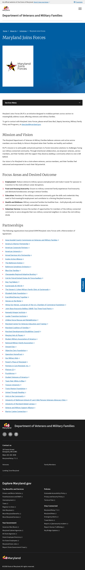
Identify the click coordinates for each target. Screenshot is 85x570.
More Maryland (10, 514)
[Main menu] (80, 8)
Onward (10, 346)
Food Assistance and (11, 497)
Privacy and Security (53, 497)
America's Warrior (16, 244)
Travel (48, 520)
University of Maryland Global (20, 404)
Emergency (50, 517)
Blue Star (12, 270)
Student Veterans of (16, 377)
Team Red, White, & (14, 381)
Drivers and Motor (11, 493)
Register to (8, 507)
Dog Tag (11, 282)
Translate (79, 2)
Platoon (9, 369)
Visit (7, 510)
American (13, 251)
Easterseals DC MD (13, 286)
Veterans (5, 464)
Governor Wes (9, 527)
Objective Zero (15, 350)
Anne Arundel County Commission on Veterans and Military (31, 240)
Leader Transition (15, 316)
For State (9, 540)
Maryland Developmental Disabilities (22, 331)
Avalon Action (13, 259)
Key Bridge (51, 530)
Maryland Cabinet (12, 530)
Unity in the (14, 396)
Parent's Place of (15, 362)
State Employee (11, 537)
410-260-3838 (11, 455)
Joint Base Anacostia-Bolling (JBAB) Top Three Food (28, 308)
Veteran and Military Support (19, 407)
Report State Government (13, 547)
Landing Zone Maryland (10, 470)
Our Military (11, 358)
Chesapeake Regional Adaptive (20, 274)
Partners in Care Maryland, (17, 366)
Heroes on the (13, 301)
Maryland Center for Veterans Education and (25, 324)
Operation (13, 354)
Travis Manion (15, 388)
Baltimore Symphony (17, 266)
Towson (12, 385)
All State (8, 534)
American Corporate (16, 247)
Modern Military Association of (20, 339)
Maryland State (9, 544)
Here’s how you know (41, 2)
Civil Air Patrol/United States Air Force (23, 278)
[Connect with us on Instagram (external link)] (4, 434)
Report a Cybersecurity (55, 524)
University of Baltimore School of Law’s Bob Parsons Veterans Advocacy (35, 400)
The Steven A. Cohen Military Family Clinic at (27, 289)
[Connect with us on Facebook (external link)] (10, 434)
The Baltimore (14, 263)
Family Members (50, 464)
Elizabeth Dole (15, 293)
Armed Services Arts (17, 255)
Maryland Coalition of (17, 327)
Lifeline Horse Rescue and (21, 320)
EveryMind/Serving (16, 297)
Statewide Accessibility (54, 493)
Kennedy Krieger (15, 312)
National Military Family (19, 343)
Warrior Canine (15, 411)
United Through (14, 392)
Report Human (53, 527)
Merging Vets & (14, 335)
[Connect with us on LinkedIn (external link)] (16, 434)
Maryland (49, 513)
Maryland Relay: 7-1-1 (10, 458)
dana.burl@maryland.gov (31, 124)
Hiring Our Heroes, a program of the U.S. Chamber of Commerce (34, 305)
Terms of (48, 500)
